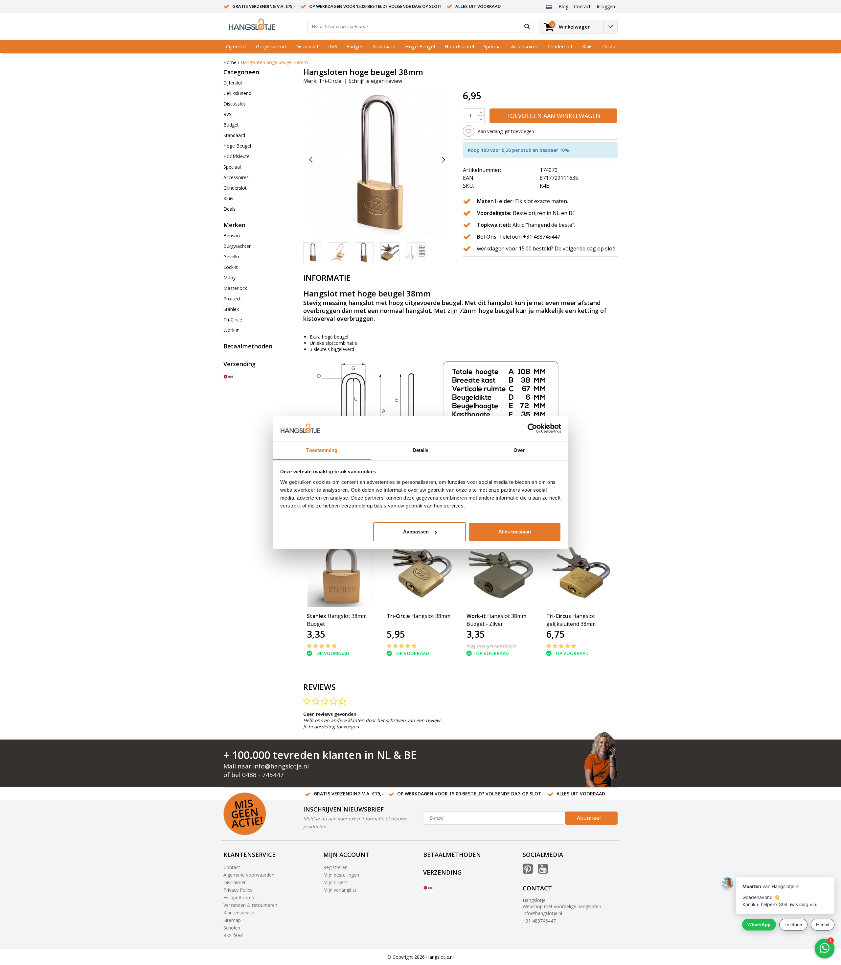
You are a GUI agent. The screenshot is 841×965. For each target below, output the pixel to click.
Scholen (231, 928)
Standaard (384, 46)
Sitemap (232, 920)
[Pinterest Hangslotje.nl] (528, 871)
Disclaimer (234, 882)
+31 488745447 (539, 921)
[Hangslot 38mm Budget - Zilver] (500, 573)
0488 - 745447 (263, 774)
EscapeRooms (238, 897)
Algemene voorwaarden (248, 875)
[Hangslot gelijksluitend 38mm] (580, 573)
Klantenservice (238, 912)
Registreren (335, 867)
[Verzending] (228, 377)
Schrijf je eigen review (375, 80)
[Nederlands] (548, 6)
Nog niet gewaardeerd (491, 646)
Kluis (587, 46)
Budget (354, 46)
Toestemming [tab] (321, 450)
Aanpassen (416, 531)
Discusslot (307, 46)
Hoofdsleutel (459, 46)
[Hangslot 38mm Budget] (341, 573)
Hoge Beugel (420, 46)
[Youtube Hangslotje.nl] (543, 871)
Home (230, 62)
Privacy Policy (237, 890)
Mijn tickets (335, 882)
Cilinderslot (560, 46)
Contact (231, 867)
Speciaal (493, 46)
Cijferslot (236, 46)
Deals (608, 46)
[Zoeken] (527, 26)
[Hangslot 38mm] (421, 573)
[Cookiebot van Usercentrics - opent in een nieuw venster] (532, 429)
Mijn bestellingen (341, 875)
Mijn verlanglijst (339, 890)
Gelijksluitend (271, 46)
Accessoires (524, 46)
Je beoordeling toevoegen (331, 726)
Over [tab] (519, 450)
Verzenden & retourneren (250, 905)
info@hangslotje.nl (281, 766)
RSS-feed (233, 935)
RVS (332, 46)
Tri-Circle (330, 80)
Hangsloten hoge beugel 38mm (274, 62)
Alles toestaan (514, 531)
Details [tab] (421, 450)
